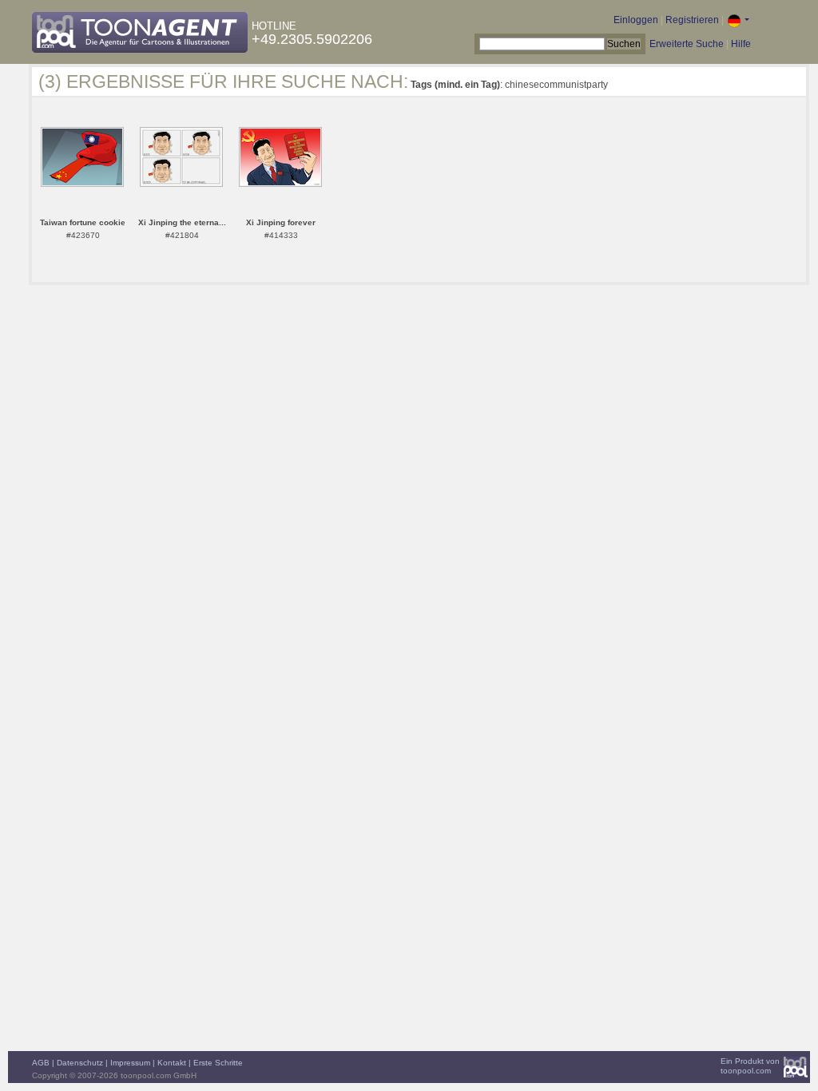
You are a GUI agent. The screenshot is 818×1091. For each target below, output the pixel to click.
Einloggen (636, 20)
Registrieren (692, 20)
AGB (41, 1062)
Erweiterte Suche (686, 44)
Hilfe (741, 44)
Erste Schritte (218, 1062)
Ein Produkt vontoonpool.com (750, 1066)
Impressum (130, 1062)
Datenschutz (80, 1062)
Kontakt (171, 1062)
